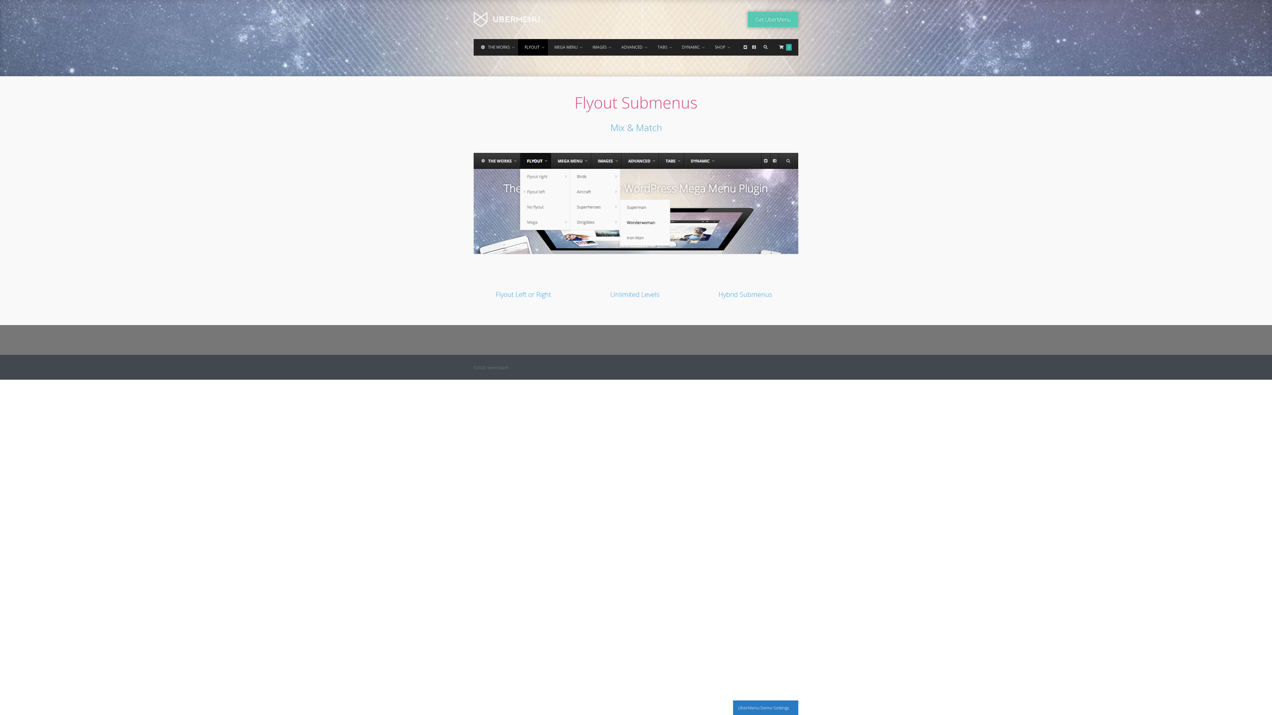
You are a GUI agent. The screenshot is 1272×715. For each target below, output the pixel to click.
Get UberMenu (773, 19)
